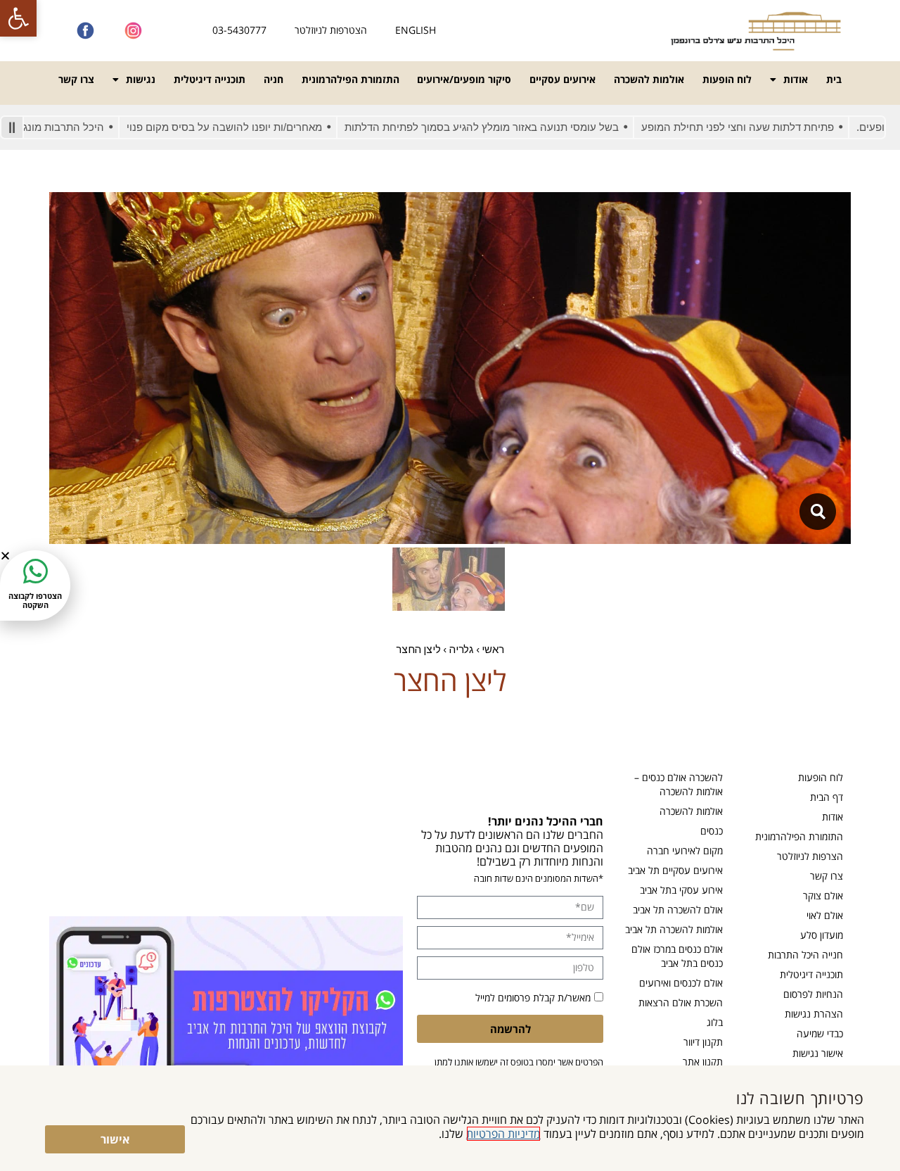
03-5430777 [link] (239, 30)
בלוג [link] (715, 1022)
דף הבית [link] (826, 797)
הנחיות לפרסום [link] (813, 994)
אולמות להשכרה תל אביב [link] (674, 929)
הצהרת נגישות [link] (814, 1013)
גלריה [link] (461, 649)
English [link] (415, 30)
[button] (5, 555)
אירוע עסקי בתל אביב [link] (681, 890)
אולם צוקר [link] (823, 895)
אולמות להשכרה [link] (649, 79)
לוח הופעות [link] (727, 79)
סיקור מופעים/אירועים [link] (464, 79)
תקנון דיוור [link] (703, 1042)
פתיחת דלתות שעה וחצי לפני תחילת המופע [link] (775, 127)
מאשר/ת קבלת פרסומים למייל (533, 997)
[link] (18, 18)
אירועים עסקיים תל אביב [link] (675, 870)
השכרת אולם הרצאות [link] (680, 1002)
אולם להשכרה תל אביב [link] (678, 909)
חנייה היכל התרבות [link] (805, 954)
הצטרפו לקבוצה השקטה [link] (35, 600)
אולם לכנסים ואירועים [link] (681, 982)
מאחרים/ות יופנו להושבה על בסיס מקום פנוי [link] (262, 127)
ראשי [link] (492, 649)
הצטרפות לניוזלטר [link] (331, 30)
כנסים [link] (711, 830)
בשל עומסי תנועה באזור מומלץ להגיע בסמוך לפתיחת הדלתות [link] (519, 127)
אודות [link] (795, 79)
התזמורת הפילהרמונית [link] (350, 79)
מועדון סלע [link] (821, 935)
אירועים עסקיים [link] (562, 79)
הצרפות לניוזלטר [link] (810, 856)
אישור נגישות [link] (817, 1053)
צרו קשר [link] (76, 79)
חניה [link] (273, 79)
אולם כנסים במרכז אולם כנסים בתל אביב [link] (677, 956)
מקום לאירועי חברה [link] (685, 850)
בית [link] (834, 79)
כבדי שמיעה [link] (820, 1033)
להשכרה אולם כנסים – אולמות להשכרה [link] (678, 784)
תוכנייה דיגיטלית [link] (209, 79)
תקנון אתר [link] (703, 1061)
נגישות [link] (140, 79)
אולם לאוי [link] (824, 915)
